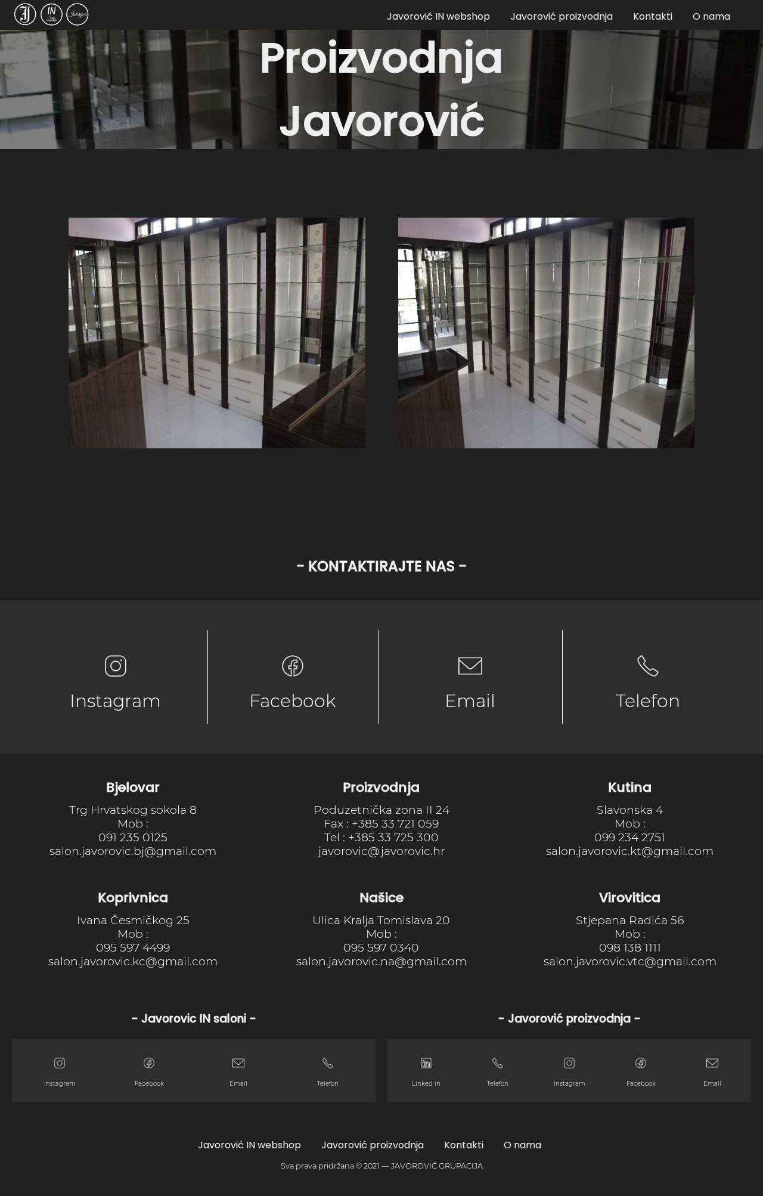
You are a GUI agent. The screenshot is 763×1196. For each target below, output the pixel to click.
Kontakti (652, 16)
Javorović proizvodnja (561, 16)
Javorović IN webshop (438, 16)
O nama (711, 16)
